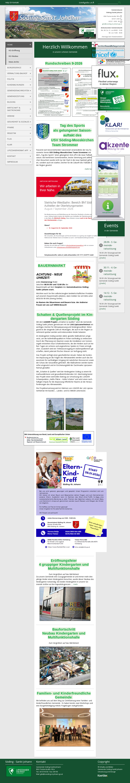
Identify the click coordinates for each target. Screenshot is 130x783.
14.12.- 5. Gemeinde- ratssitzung (110, 296)
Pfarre (10, 127)
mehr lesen (89, 169)
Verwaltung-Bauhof (17, 73)
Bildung (11, 102)
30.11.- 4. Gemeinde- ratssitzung (110, 271)
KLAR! (9, 144)
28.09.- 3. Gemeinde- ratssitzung (110, 245)
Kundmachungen (15, 85)
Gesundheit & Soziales (18, 121)
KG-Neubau (13, 56)
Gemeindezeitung (15, 96)
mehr (75, 584)
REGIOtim (11, 133)
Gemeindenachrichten (18, 90)
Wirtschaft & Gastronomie (13, 108)
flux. (9, 139)
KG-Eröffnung (14, 50)
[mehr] (103, 258)
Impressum (12, 162)
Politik (10, 79)
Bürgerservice (14, 67)
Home (10, 44)
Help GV (8, 2)
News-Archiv (14, 62)
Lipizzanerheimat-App (17, 150)
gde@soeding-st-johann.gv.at (112, 24)
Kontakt (15, 2)
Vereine (10, 116)
